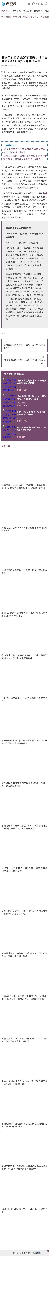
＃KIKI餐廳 (6, 16)
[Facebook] (33, 3)
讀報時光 (38, 10)
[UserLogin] (42, 3)
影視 (3, 333)
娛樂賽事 (5, 10)
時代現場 (16, 10)
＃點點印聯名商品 (30, 16)
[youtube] (29, 3)
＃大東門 (17, 16)
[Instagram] (38, 3)
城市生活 (27, 10)
